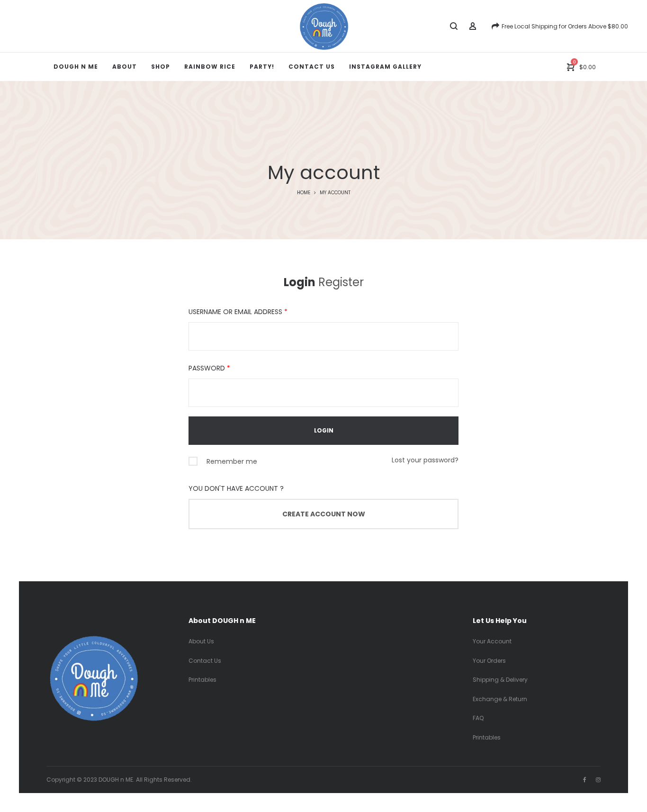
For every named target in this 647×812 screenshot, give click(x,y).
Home (303, 192)
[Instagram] (598, 780)
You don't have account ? (236, 488)
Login (299, 282)
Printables (202, 680)
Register (341, 282)
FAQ (478, 718)
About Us (201, 641)
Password (209, 368)
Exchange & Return (500, 699)
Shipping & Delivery (500, 680)
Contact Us (205, 661)
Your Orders (489, 661)
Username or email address (238, 311)
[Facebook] (584, 780)
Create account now (323, 514)
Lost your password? (425, 460)
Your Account (492, 641)
